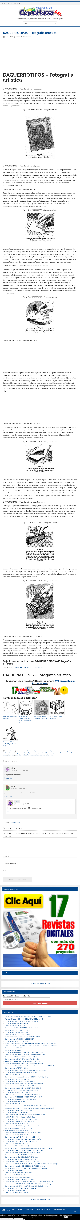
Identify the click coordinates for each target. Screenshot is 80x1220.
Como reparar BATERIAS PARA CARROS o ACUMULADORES (25, 1115)
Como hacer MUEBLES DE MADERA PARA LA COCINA (23, 1097)
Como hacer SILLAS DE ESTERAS (16, 1023)
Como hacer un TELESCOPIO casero (17, 1035)
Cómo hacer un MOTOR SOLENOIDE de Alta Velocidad (24, 1083)
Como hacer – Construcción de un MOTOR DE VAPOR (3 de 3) (26, 1077)
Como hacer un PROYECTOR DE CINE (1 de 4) (21, 1119)
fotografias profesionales (34, 755)
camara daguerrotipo (35, 751)
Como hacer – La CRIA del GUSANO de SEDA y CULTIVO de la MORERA (30, 1066)
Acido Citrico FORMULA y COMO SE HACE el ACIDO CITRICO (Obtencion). (30, 1043)
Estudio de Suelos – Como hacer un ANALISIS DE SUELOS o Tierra (28, 1017)
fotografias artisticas (21, 755)
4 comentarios (9, 751)
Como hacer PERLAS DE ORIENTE (16, 1112)
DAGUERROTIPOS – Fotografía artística (28, 667)
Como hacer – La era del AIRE (15, 1101)
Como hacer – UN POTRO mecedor (17, 1177)
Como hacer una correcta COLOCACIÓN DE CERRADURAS (25, 1106)
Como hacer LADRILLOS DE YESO (16, 1041)
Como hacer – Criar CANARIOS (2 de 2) (18, 1135)
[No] (24, 1219)
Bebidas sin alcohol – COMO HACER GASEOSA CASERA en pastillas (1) (29, 1108)
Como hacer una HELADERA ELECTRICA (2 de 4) (21, 1086)
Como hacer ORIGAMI (12, 1104)
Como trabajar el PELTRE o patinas (17, 1048)
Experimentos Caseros (43, 1209)
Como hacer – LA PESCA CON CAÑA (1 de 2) (20, 1159)
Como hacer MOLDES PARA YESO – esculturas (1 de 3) (24, 1063)
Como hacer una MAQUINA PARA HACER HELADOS (22, 1153)
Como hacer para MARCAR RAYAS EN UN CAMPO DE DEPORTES (27, 1168)
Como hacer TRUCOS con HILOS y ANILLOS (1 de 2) (10, 744)
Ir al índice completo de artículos (40, 983)
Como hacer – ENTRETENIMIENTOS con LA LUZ (21, 1021)
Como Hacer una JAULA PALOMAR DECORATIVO (41, 717)
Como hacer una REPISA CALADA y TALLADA (20, 1188)
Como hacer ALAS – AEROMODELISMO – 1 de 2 (21, 1028)
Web (4, 871)
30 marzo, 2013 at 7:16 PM (19, 788)
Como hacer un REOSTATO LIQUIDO (17, 1193)
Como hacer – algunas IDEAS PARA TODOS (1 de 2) (22, 1161)
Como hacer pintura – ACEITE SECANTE (19, 1128)
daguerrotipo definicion (43, 753)
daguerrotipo (32, 753)
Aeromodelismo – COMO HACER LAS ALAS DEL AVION (24, 1019)
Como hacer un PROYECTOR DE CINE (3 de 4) (21, 1141)
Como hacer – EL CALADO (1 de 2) (17, 1146)
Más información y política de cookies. (12, 1219)
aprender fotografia (22, 751)
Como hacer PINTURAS (13, 1050)
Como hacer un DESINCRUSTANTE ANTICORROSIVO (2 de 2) (25, 719)
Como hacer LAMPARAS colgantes (17, 1079)
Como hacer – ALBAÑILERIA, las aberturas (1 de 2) (22, 1126)
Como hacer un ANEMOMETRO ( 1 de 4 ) (19, 1110)
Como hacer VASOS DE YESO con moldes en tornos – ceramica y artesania (31, 1046)
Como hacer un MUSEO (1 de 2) (16, 1190)
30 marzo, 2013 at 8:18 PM (22, 804)
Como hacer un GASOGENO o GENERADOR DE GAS (23, 1088)
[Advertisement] (30, 52)
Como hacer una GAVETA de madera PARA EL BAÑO (23, 1139)
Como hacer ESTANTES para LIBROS (9, 717)
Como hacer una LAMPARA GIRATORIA (18, 1155)
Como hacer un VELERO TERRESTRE (17, 1030)
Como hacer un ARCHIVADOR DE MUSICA (19, 1039)
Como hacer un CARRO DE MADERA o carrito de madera (25, 1055)
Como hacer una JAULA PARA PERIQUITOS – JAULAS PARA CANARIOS (29, 1181)
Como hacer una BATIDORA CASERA (18, 1032)
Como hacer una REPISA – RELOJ (16, 1068)
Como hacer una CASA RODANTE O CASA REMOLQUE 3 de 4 (26, 1186)
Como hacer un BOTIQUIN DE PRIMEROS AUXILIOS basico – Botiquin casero (31, 1184)
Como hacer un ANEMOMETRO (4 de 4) (18, 1173)
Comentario (7, 836)
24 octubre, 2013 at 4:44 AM (19, 770)
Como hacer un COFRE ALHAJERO (17, 1144)
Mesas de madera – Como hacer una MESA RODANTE (24, 1037)
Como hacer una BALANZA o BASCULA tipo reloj (22, 1059)
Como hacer (27, 37)
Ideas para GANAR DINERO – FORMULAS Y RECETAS (23, 1061)
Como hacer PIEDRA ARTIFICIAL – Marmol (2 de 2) (22, 1057)
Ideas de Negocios (59, 1209)
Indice (10, 3)
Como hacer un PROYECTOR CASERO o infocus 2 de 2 (24, 1150)
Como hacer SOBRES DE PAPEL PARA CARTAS (21, 1072)
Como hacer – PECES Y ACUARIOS (56, 717)
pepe (17, 801)
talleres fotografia (47, 755)
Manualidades (6, 1210)
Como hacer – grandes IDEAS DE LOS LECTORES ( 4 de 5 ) (25, 1166)
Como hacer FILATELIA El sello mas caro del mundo (23, 1175)
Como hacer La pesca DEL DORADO (17, 1092)
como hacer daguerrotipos (50, 751)
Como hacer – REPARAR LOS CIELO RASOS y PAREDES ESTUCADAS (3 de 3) (31, 1164)
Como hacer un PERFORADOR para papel (19, 1121)
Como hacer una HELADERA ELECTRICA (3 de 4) (21, 1157)
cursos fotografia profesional (18, 753)
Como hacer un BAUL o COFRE (16, 1075)
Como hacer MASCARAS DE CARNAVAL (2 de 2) (21, 1099)
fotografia (63, 753)
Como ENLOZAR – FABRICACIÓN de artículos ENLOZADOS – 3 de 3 (28, 1148)
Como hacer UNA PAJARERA (15, 1026)
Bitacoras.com (15, 822)
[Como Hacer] (40, 16)
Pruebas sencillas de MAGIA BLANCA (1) (18, 1130)
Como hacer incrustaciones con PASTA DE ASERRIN (23, 1133)
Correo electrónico (10, 863)
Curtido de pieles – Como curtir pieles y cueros (21, 1090)
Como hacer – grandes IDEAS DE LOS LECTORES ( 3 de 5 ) (25, 1052)
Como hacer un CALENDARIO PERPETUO (19, 1179)
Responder (8, 778)
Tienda (3, 3)
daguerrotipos (55, 753)
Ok (66, 1217)
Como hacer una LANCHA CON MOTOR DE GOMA (22, 1137)
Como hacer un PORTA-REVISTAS (16, 1124)
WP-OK (76, 1212)
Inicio (3, 1209)
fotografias (11, 755)
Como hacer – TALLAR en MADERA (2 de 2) (20, 1081)
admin (18, 37)
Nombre (6, 856)
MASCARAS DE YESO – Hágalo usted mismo (20, 1117)
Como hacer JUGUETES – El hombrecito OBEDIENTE (23, 1095)
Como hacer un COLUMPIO (14, 1170)
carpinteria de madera (15, 1209)
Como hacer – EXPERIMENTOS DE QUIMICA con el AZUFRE (25, 1070)
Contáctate (17, 3)
